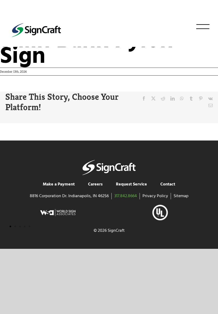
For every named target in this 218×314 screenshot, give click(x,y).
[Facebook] (144, 98)
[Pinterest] (201, 98)
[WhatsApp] (182, 98)
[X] (153, 98)
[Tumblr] (191, 98)
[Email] (210, 105)
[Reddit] (163, 98)
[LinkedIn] (172, 98)
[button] (10, 226)
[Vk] (210, 98)
